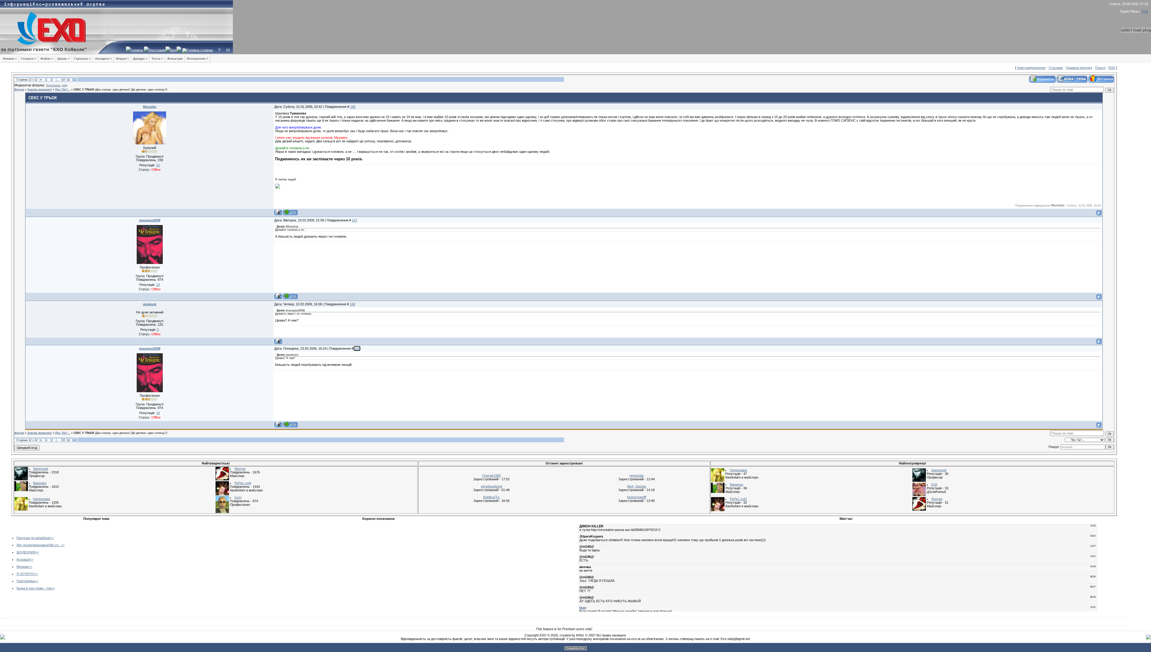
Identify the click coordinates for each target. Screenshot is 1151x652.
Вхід (173, 50)
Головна (137, 50)
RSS (1144, 11)
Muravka (149, 106)
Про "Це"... (62, 89)
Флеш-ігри (175, 58)
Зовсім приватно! (39, 89)
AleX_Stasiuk (636, 486)
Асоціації (23, 559)
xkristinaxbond (491, 486)
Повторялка (25, 581)
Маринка (39, 483)
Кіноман (22, 566)
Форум (19, 89)
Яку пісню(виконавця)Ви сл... (38, 545)
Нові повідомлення (1031, 68)
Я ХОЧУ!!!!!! (25, 574)
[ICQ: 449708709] (290, 212)
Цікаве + (63, 58)
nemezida (636, 475)
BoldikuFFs (491, 497)
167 (354, 220)
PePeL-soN (242, 483)
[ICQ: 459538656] (290, 296)
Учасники (1055, 68)
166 (352, 106)
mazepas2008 (149, 220)
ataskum (149, 304)
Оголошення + (197, 58)
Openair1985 (491, 475)
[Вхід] (219, 50)
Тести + (157, 58)
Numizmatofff (636, 497)
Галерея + (28, 58)
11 (68, 79)
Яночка (239, 468)
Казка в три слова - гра (33, 588)
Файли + (46, 58)
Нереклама (53, 85)
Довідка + (140, 58)
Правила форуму (1079, 68)
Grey (238, 497)
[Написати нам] (228, 50)
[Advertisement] (232, 565)
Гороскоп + (82, 58)
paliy (65, 85)
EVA (934, 484)
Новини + (10, 58)
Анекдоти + (103, 58)
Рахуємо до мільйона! (33, 538)
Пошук (1100, 68)
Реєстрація (157, 50)
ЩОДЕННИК (25, 552)
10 (63, 79)
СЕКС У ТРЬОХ (83, 89)
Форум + (122, 58)
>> (52, 538)
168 (352, 304)
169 (357, 348)
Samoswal (40, 468)
